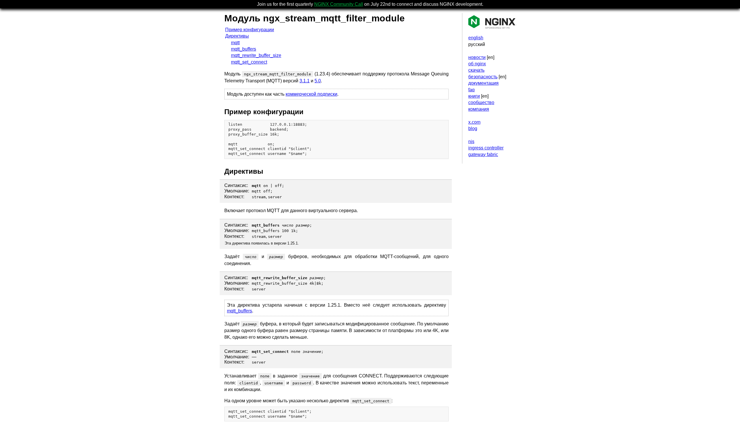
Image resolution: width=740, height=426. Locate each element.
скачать (476, 70)
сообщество (481, 102)
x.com (474, 122)
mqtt (235, 42)
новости (477, 57)
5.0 (317, 80)
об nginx (477, 63)
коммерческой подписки (311, 94)
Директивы (237, 36)
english (475, 37)
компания (478, 109)
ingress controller (486, 147)
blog (472, 128)
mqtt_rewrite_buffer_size (256, 55)
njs (471, 141)
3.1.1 (304, 80)
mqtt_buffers (243, 49)
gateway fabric (483, 154)
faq (471, 89)
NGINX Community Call (338, 4)
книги (474, 96)
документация (483, 83)
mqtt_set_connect (249, 62)
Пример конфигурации (249, 29)
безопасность (482, 76)
